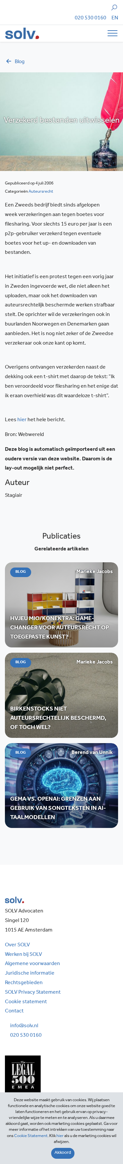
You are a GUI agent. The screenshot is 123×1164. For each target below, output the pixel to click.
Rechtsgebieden (24, 983)
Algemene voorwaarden (32, 964)
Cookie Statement (31, 1136)
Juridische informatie (29, 973)
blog (20, 62)
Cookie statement (26, 1002)
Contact (14, 1011)
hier (22, 420)
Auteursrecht (41, 192)
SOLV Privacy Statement (33, 992)
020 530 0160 (90, 18)
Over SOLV (17, 945)
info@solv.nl (24, 1026)
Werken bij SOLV (23, 955)
